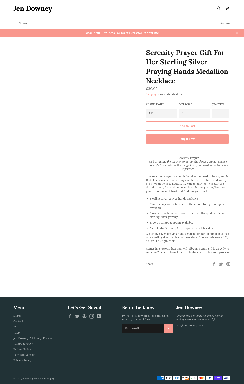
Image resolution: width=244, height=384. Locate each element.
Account (225, 23)
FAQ (15, 327)
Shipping (151, 94)
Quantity (218, 104)
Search (17, 316)
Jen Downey (32, 8)
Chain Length (155, 104)
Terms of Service (24, 355)
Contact (18, 321)
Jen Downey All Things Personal (33, 338)
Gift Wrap (185, 104)
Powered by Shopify (44, 378)
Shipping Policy (23, 343)
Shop (16, 332)
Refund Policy (22, 349)
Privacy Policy (22, 360)
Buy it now (187, 139)
